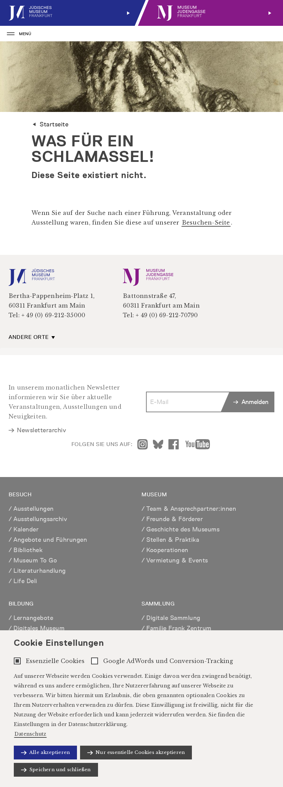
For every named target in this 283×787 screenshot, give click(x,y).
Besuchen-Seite (206, 222)
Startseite (54, 124)
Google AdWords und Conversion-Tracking (168, 660)
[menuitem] (71, 13)
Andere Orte (29, 337)
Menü (25, 34)
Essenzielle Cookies (55, 660)
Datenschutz (30, 734)
